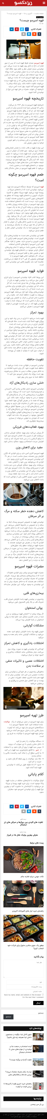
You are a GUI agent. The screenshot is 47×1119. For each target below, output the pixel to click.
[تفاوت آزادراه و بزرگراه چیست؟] (38, 1062)
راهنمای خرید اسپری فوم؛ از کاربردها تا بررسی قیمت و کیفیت (18, 1085)
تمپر (37, 750)
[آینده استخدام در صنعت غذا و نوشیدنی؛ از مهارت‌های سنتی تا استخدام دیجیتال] (38, 1048)
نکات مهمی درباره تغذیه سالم (32, 876)
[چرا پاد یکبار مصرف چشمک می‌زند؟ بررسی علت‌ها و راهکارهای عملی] (38, 1074)
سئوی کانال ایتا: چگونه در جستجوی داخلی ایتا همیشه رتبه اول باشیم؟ (19, 1036)
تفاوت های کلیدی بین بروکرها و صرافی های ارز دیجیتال (23, 823)
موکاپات (7, 721)
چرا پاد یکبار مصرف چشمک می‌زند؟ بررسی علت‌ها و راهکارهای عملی (18, 1073)
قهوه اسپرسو (39, 63)
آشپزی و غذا (40, 17)
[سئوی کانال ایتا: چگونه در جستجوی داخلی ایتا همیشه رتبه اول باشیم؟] (38, 1036)
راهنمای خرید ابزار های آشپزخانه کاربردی (28, 911)
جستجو (41, 1013)
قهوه (42, 186)
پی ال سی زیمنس (37, 1104)
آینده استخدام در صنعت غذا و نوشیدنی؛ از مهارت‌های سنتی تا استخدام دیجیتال (20, 1049)
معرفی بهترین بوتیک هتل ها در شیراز (22, 835)
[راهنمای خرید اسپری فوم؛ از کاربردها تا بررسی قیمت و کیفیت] (38, 1086)
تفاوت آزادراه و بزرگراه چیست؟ (20, 1059)
